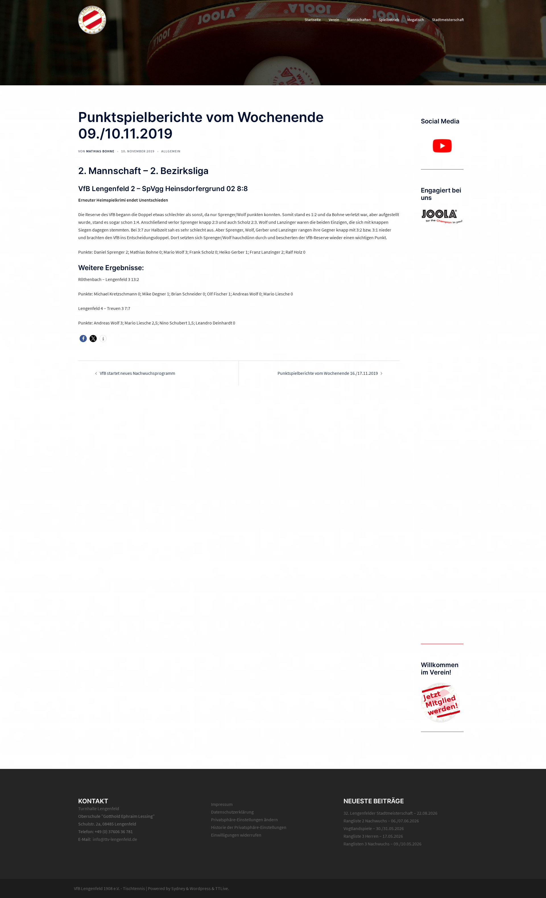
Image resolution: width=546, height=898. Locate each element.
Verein (334, 19)
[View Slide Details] (442, 146)
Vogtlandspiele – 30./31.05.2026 (374, 828)
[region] (442, 146)
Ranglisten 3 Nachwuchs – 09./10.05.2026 (382, 844)
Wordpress (200, 888)
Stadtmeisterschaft (448, 19)
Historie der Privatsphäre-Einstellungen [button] (248, 827)
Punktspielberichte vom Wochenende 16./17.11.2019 (328, 373)
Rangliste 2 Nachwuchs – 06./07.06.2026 (381, 820)
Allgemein (171, 151)
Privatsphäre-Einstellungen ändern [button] (244, 819)
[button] (83, 338)
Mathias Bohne (100, 151)
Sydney (178, 888)
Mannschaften (359, 19)
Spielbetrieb (389, 19)
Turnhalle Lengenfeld (98, 808)
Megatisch (415, 19)
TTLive (221, 888)
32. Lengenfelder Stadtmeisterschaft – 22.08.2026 (390, 813)
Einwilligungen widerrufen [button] (236, 835)
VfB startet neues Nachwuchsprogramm (137, 373)
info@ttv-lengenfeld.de (115, 839)
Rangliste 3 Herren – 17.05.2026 (373, 836)
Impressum (222, 804)
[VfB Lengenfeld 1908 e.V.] (92, 19)
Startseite (313, 19)
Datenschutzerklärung (232, 812)
